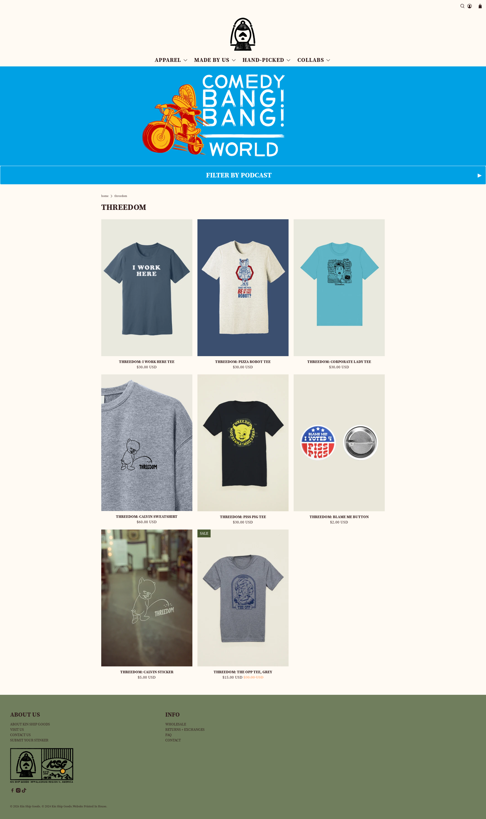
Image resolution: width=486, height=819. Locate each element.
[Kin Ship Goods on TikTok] (24, 791)
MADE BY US (211, 60)
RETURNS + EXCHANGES (185, 729)
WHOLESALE (175, 724)
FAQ (168, 735)
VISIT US (17, 729)
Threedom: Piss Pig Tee (243, 516)
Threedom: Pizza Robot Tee (243, 361)
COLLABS (310, 60)
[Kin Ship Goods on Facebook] (12, 791)
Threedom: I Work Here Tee (146, 361)
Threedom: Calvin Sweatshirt (146, 516)
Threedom (120, 196)
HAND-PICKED (263, 60)
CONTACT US (20, 735)
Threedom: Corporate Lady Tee (339, 361)
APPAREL (168, 60)
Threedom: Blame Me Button (339, 516)
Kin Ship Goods (30, 806)
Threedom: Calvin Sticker (146, 671)
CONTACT (173, 740)
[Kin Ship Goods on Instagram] (18, 791)
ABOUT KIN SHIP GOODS (30, 724)
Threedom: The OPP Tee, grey (243, 671)
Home (105, 196)
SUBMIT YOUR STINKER (29, 740)
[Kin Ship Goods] (243, 34)
